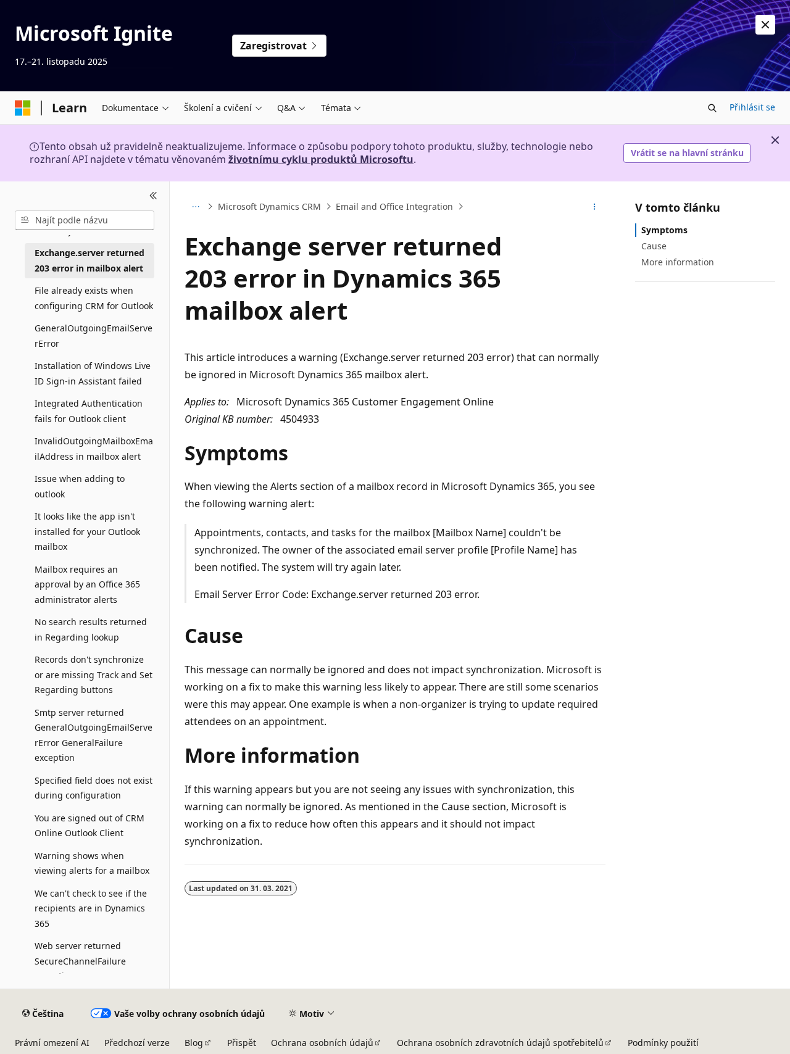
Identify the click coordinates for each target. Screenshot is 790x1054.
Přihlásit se (752, 107)
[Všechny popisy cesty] (195, 207)
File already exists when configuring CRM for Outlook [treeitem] (94, 298)
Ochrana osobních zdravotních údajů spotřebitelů (500, 1042)
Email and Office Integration (394, 206)
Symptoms (664, 230)
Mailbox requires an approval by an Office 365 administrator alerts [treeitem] (87, 584)
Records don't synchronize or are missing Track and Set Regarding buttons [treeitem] (93, 674)
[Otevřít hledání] (712, 108)
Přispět (241, 1042)
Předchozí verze (137, 1042)
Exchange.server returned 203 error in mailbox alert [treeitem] (89, 260)
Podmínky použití (663, 1042)
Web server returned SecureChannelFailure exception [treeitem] (80, 961)
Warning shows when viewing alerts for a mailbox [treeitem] (92, 863)
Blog (194, 1042)
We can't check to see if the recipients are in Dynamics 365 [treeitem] (91, 908)
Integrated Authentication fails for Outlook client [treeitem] (89, 411)
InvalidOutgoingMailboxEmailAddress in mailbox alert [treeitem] (94, 448)
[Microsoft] (23, 108)
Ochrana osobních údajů (322, 1042)
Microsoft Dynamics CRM (269, 206)
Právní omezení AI (52, 1042)
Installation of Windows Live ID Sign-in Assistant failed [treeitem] (93, 373)
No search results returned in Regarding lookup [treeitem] (91, 629)
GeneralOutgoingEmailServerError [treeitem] (93, 335)
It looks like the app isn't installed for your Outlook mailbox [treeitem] (87, 531)
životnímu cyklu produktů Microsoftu (321, 159)
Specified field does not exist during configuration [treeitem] (93, 788)
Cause (654, 246)
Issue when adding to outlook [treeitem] (80, 486)
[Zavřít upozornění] (765, 25)
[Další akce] (594, 207)
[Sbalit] (153, 196)
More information (677, 262)
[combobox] (84, 220)
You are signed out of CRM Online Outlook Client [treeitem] (89, 825)
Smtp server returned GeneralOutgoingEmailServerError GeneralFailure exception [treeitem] (93, 735)
